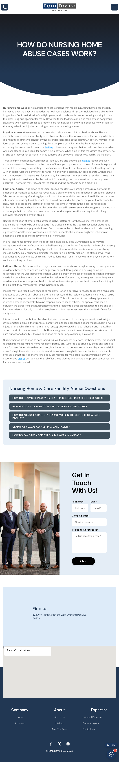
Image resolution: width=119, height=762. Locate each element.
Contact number (80, 516)
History (59, 723)
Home (20, 717)
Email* (93, 502)
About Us (59, 717)
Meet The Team (59, 729)
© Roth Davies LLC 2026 (59, 750)
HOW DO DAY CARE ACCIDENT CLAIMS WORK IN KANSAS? (46, 435)
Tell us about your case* (85, 530)
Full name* (78, 502)
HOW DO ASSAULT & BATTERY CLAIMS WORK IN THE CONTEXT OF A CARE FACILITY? (56, 416)
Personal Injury (90, 723)
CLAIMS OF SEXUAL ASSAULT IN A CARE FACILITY (41, 426)
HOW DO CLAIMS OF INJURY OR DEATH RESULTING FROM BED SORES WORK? (57, 398)
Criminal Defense (92, 717)
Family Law (88, 729)
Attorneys (19, 723)
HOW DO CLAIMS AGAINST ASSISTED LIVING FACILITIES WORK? (49, 406)
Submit (83, 561)
